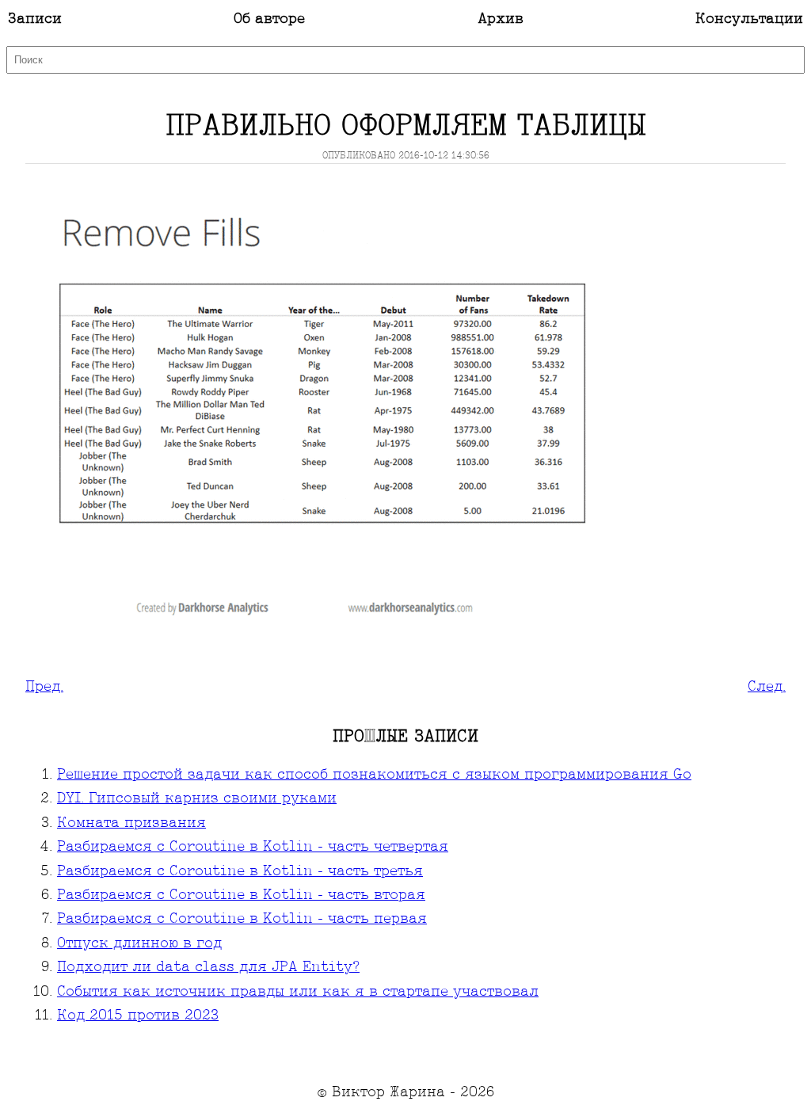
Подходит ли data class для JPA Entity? (208, 967)
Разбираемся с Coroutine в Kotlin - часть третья (240, 871)
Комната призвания (131, 823)
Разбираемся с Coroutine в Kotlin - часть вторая (241, 895)
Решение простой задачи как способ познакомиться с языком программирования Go (374, 775)
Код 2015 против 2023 (138, 1016)
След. (767, 687)
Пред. (44, 687)
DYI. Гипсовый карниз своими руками (197, 799)
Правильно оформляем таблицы (406, 127)
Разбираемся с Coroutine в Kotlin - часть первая (242, 919)
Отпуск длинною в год (139, 944)
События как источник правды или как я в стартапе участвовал (298, 992)
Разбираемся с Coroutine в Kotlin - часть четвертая (252, 847)
